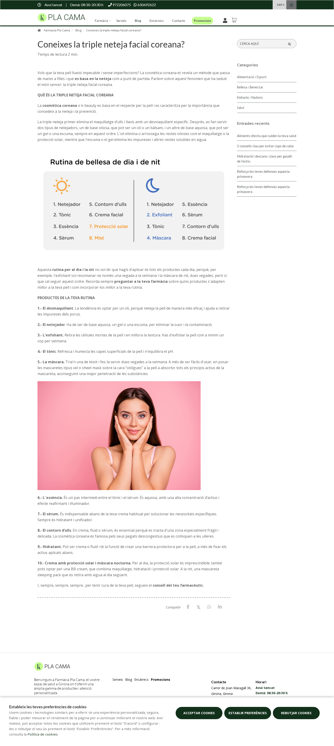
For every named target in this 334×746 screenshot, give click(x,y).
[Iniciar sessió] (226, 20)
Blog (138, 21)
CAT (279, 4)
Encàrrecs (157, 21)
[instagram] (291, 5)
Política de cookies (42, 734)
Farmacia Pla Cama (57, 30)
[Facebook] (188, 607)
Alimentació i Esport (252, 77)
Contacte (178, 21)
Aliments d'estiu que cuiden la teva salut (267, 136)
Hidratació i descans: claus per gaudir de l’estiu (264, 158)
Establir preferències (248, 713)
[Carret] (235, 20)
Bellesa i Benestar (250, 87)
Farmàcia (101, 21)
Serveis (121, 21)
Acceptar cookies (199, 713)
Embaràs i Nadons (250, 97)
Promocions (202, 21)
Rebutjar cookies (296, 713)
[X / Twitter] (199, 607)
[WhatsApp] (209, 607)
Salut (240, 108)
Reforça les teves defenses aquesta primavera (263, 173)
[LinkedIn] (220, 607)
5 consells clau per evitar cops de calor (265, 146)
